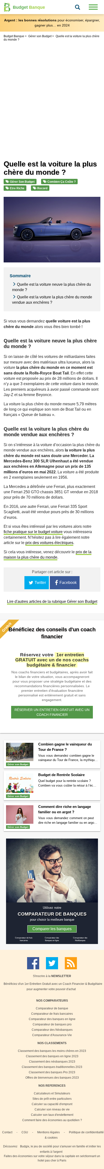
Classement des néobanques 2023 (52, 1061)
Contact (7, 1132)
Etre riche (16, 188)
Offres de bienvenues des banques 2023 (52, 1077)
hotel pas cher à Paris (52, 1160)
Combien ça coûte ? (61, 181)
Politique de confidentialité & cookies (74, 1135)
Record (42, 188)
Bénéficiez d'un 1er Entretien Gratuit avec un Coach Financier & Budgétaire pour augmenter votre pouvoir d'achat (53, 986)
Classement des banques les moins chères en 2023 (52, 1051)
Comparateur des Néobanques (52, 1029)
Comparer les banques (52, 929)
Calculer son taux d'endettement (52, 1115)
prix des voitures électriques (49, 543)
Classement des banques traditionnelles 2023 (52, 1067)
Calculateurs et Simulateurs (52, 1093)
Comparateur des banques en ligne (52, 1019)
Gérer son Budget (22, 181)
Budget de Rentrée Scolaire (61, 775)
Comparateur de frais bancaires (52, 1013)
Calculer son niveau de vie (52, 1109)
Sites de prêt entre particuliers (52, 1098)
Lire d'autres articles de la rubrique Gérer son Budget (52, 601)
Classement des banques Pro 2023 (52, 1072)
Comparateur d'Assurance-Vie (52, 1035)
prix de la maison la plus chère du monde (47, 554)
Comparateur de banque (52, 1008)
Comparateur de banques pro (52, 1024)
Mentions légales (48, 1132)
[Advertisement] (52, 97)
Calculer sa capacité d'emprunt (52, 1104)
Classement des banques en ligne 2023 (52, 1056)
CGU (25, 1132)
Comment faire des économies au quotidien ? (52, 1120)
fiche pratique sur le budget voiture (33, 532)
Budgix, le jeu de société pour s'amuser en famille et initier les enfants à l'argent (60, 1149)
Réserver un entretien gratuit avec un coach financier (52, 712)
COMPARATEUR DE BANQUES (52, 914)
